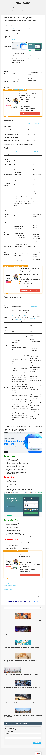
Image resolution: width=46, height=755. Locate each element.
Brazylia (23, 315)
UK (31, 55)
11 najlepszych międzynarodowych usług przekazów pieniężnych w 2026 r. (22, 647)
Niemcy (16, 310)
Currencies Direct (23, 92)
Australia (37, 313)
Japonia (13, 321)
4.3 (27, 126)
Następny (37, 742)
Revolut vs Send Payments (9, 588)
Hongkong (32, 318)
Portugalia (14, 315)
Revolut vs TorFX (7, 583)
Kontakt (14, 751)
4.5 (27, 137)
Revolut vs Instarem (8, 589)
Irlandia (35, 306)
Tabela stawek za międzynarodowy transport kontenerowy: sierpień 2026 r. (23, 620)
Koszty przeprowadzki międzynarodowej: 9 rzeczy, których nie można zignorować (21, 661)
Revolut (9, 28)
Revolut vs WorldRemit (8, 586)
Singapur (20, 319)
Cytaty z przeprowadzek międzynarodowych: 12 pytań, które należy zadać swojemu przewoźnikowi (22, 688)
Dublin (31, 306)
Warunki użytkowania (29, 751)
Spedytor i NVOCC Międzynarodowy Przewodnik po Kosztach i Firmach (21, 674)
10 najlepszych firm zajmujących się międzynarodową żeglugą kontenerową (23, 702)
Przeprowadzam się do (9, 736)
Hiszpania (24, 312)
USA (35, 339)
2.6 (34, 137)
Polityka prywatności (20, 751)
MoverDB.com (23, 2)
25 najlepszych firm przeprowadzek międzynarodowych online (19, 634)
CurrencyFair (16, 28)
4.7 (27, 131)
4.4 (34, 131)
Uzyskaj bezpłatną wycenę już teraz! (29, 113)
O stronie (10, 751)
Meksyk (13, 314)
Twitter (38, 751)
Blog (7, 751)
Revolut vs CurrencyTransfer (10, 585)
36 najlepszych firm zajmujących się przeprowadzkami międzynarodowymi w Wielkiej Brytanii (23, 715)
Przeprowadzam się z (9, 731)
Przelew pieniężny (18, 89)
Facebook (35, 751)
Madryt (19, 312)
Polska (16, 312)
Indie (17, 319)
